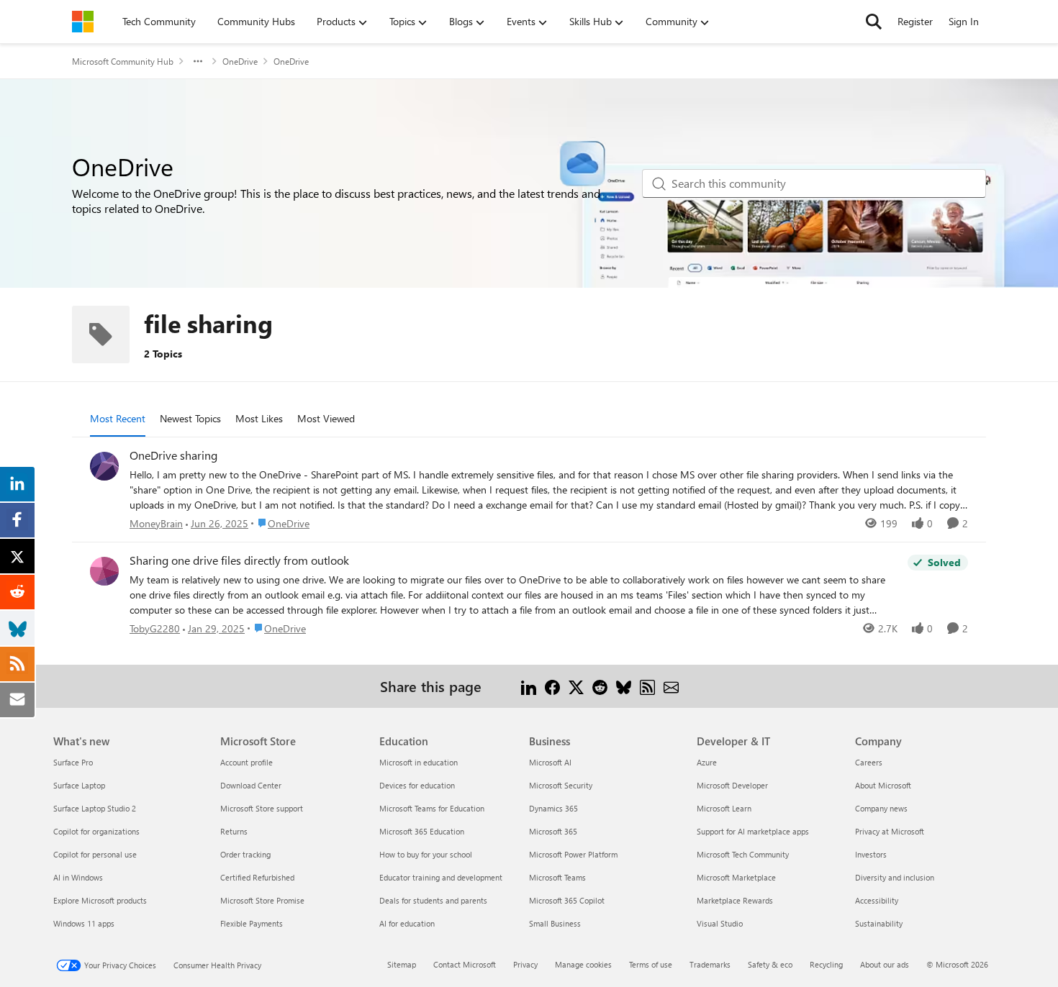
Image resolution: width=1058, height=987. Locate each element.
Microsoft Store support (261, 808)
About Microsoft (883, 785)
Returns (234, 831)
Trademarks (710, 964)
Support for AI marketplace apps (753, 831)
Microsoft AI (550, 762)
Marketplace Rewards (735, 900)
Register (915, 21)
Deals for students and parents (433, 900)
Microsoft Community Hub (122, 61)
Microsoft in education (418, 762)
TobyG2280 (155, 628)
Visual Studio (720, 923)
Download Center (250, 785)
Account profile (246, 762)
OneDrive (240, 61)
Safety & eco (770, 964)
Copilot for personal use (95, 854)
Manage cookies (583, 964)
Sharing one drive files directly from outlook (239, 560)
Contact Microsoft (464, 964)
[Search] (873, 21)
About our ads (884, 964)
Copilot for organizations (96, 831)
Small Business (555, 923)
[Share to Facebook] (552, 685)
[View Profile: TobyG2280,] (104, 571)
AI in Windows (78, 877)
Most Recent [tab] (117, 418)
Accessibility (876, 900)
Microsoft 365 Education (421, 831)
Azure (707, 762)
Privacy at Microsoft (889, 831)
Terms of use (650, 964)
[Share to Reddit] (599, 685)
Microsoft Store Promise (262, 900)
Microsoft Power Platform (573, 854)
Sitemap (401, 964)
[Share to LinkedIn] (528, 685)
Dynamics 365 (553, 808)
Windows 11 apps (83, 923)
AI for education (407, 923)
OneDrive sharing (173, 455)
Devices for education (417, 785)
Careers (868, 762)
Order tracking (245, 854)
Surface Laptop (79, 785)
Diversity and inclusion (894, 877)
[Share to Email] (671, 685)
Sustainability (879, 923)
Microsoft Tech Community (743, 854)
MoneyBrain (156, 523)
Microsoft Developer (732, 785)
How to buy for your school (425, 854)
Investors (871, 854)
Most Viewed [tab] (326, 418)
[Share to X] (576, 685)
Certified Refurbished (257, 877)
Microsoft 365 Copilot (567, 900)
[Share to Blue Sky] (623, 685)
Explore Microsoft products (100, 900)
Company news (881, 808)
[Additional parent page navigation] (198, 61)
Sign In (964, 21)
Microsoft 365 (553, 831)
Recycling (826, 964)
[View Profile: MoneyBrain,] (104, 466)
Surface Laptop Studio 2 (94, 808)
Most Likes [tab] (259, 418)
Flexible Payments (251, 923)
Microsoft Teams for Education (431, 808)
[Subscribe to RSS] (647, 685)
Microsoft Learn (724, 808)
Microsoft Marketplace (736, 877)
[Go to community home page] (83, 21)
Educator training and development (440, 877)
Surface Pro (73, 762)
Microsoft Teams (557, 877)
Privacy (525, 964)
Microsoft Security (560, 785)
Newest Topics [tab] (190, 418)
